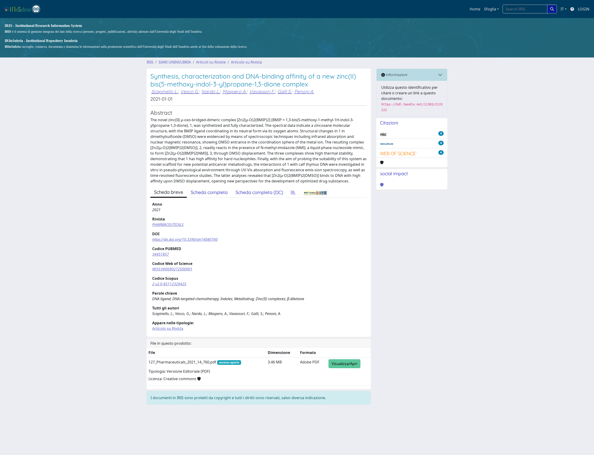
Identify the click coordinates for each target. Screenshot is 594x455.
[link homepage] (24, 9)
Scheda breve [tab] (168, 192)
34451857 (160, 254)
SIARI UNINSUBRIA (174, 62)
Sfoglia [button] (490, 9)
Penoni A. (304, 91)
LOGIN (583, 9)
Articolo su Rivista (246, 62)
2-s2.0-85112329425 (169, 283)
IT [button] (562, 9)
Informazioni (396, 74)
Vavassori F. (262, 91)
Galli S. (284, 91)
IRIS (150, 62)
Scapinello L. (164, 91)
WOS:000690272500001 (172, 269)
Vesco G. (190, 91)
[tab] (293, 192)
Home (475, 9)
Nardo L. (210, 91)
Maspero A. (234, 91)
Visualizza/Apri (344, 363)
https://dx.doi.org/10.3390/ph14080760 (185, 239)
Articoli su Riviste (211, 62)
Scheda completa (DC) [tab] (259, 192)
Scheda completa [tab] (209, 192)
